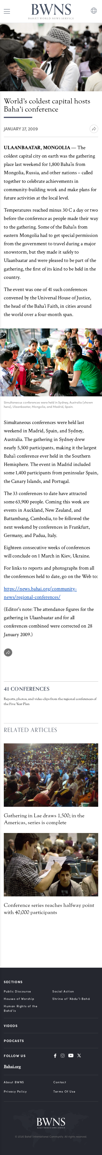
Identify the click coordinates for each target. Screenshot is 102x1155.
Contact (59, 1082)
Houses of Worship (19, 999)
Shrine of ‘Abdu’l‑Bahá (71, 999)
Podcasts (14, 1040)
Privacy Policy (15, 1091)
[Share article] (94, 129)
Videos (11, 1025)
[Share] (8, 652)
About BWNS (14, 1082)
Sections (13, 981)
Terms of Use (64, 1091)
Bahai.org (12, 1066)
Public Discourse (17, 991)
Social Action (63, 991)
